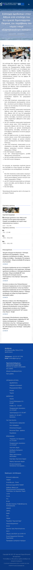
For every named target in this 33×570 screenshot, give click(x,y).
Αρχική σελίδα (12, 33)
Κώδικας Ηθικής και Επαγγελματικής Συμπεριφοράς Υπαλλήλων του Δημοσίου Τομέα (15, 489)
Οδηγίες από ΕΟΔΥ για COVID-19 (16, 533)
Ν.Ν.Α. (8, 526)
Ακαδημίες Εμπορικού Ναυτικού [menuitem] (16, 451)
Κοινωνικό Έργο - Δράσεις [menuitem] (17, 430)
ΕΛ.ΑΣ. (8, 501)
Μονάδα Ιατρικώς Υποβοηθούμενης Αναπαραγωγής (16, 504)
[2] (11, 210)
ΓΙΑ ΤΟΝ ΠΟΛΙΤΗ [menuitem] (11, 420)
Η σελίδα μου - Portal (12, 482)
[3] (16, 210)
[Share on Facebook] (18, 61)
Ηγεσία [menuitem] (12, 398)
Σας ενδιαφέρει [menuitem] (14, 425)
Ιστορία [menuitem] (12, 390)
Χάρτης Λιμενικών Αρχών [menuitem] (17, 461)
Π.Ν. (7, 516)
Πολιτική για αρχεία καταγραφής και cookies (16, 367)
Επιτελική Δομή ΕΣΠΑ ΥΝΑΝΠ (15, 485)
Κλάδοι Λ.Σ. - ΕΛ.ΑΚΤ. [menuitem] (16, 405)
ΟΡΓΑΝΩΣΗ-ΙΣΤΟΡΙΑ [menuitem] (12, 380)
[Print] (28, 61)
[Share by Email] (25, 61)
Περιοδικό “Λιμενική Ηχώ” (13, 521)
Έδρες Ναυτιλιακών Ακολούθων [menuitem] (15, 455)
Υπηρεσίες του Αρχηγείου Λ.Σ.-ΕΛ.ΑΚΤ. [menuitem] (17, 439)
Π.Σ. (7, 498)
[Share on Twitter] (14, 61)
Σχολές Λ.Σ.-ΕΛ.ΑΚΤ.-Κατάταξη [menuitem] (16, 416)
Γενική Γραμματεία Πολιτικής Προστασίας (14, 537)
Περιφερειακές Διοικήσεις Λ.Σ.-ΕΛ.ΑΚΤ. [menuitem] (17, 409)
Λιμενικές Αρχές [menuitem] (14, 447)
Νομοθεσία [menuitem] (13, 433)
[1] (5, 210)
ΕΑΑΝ (8, 513)
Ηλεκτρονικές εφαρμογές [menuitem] (17, 423)
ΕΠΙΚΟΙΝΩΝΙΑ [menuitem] (10, 436)
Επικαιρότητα (21, 33)
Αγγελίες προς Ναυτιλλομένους (15, 528)
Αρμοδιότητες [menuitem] (14, 383)
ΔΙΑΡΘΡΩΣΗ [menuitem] (9, 396)
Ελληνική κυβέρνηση (12, 477)
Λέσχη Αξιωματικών (12, 523)
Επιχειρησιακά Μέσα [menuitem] (16, 388)
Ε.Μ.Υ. (8, 531)
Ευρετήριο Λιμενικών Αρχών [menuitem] (18, 459)
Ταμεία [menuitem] (12, 393)
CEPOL (8, 510)
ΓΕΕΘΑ (8, 518)
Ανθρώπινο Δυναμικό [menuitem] (16, 385)
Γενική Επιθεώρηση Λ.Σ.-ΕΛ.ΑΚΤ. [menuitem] (17, 402)
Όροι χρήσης (10, 373)
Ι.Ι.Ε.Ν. (8, 493)
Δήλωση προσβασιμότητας (14, 371)
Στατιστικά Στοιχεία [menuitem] (15, 428)
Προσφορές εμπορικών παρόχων (16, 540)
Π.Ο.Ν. (8, 496)
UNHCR (8, 508)
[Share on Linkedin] (21, 61)
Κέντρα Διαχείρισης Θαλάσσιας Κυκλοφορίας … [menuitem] (18, 464)
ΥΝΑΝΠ (8, 480)
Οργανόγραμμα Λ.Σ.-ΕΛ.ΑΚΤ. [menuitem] (18, 412)
